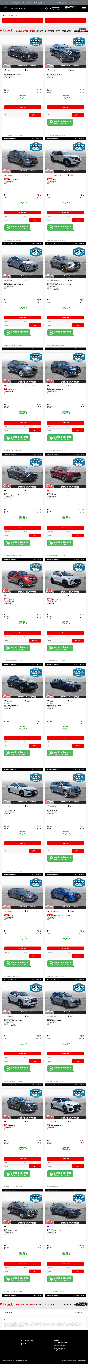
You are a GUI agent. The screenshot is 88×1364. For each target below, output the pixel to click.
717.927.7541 (29, 2)
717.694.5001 (6, 2)
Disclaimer (82, 29)
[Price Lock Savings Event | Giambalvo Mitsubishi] (44, 30)
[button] (41, 51)
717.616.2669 (52, 2)
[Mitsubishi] (5, 8)
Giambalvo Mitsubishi (10, 138)
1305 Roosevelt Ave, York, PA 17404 (78, 2)
